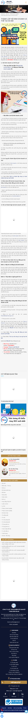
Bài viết (3, 483)
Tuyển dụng (4, 533)
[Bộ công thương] (14, 701)
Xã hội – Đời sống (6, 535)
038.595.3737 (16, 682)
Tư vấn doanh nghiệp (14, 664)
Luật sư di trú (5, 503)
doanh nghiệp (7, 69)
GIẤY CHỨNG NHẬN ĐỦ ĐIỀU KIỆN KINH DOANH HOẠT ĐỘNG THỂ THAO (14, 543)
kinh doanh (13, 163)
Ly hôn (3, 506)
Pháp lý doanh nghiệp (7, 508)
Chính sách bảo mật (14, 642)
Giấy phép (4, 494)
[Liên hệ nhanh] (2, 709)
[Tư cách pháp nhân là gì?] (13, 389)
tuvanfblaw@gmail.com (14, 462)
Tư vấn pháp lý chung (14, 670)
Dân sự (3, 488)
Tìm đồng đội (5, 515)
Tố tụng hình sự (5, 526)
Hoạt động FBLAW (6, 501)
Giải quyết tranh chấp (14, 647)
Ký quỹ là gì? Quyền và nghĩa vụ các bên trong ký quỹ (13, 450)
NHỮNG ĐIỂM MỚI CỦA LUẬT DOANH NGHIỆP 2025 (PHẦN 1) (13, 551)
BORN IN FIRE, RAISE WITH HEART (9, 2)
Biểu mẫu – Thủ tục (6, 485)
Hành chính (4, 497)
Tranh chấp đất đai (6, 528)
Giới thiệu (14, 632)
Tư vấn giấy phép (14, 662)
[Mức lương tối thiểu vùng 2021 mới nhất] (13, 413)
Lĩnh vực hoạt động (14, 634)
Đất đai (3, 492)
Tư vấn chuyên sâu (14, 668)
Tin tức (3, 517)
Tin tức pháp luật (6, 519)
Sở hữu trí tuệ (5, 513)
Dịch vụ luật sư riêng (14, 651)
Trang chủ (4, 708)
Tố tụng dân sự (5, 524)
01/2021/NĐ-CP (17, 196)
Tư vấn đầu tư (5, 531)
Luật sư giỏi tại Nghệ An (14, 657)
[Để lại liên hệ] (26, 711)
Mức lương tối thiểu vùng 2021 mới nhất (11, 424)
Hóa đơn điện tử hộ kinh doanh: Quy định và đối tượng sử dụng (13, 558)
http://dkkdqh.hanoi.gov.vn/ (7, 315)
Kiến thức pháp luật (14, 636)
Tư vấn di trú (14, 666)
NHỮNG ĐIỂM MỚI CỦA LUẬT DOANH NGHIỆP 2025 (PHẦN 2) (13, 547)
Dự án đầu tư (14, 653)
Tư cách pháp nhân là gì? (7, 401)
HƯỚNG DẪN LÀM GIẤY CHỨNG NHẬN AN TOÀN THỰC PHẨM (14, 554)
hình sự (3, 499)
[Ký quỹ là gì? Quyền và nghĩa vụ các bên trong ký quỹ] (13, 437)
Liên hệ (14, 640)
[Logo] (14, 605)
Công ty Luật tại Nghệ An (14, 672)
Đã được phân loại (6, 490)
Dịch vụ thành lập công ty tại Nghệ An (14, 674)
